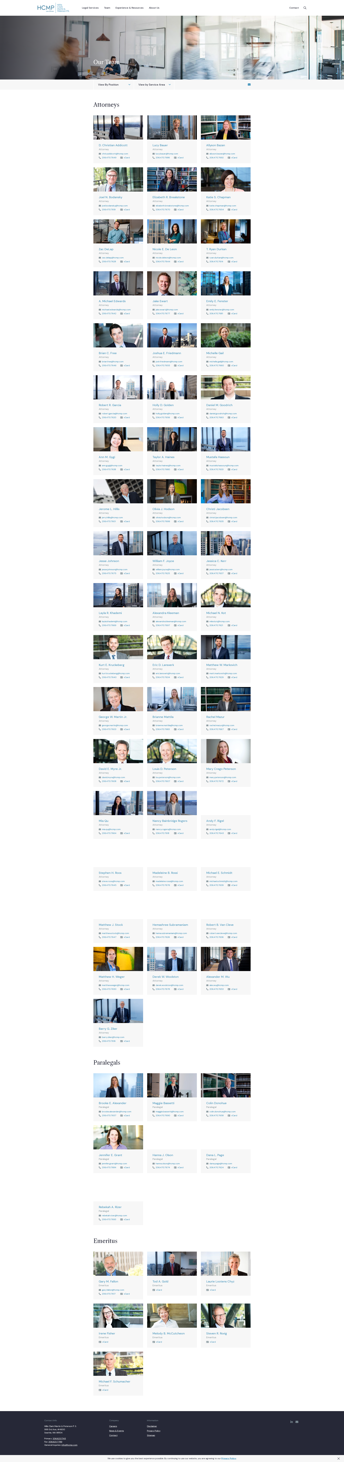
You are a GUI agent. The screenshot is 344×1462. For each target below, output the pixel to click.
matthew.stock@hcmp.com (115, 933)
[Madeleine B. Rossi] (172, 855)
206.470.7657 (109, 1115)
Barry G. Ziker (108, 1029)
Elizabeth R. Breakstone (169, 197)
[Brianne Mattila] (172, 699)
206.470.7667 (216, 729)
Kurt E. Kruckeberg (111, 665)
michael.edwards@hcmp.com (116, 309)
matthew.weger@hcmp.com (115, 985)
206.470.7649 (109, 157)
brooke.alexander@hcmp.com (116, 1111)
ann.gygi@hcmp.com (112, 465)
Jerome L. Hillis (109, 509)
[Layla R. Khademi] (118, 595)
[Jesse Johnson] (118, 543)
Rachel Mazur (215, 717)
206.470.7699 (163, 521)
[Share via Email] (249, 84)
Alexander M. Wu (218, 977)
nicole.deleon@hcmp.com (168, 257)
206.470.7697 (163, 625)
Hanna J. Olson (163, 1155)
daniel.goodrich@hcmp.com (223, 413)
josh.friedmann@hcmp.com (169, 361)
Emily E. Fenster (217, 301)
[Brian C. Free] (118, 335)
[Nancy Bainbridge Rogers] (172, 803)
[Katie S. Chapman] (226, 179)
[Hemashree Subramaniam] (172, 907)
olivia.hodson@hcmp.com (168, 517)
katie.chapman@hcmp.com (222, 205)
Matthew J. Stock (111, 925)
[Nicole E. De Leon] (172, 231)
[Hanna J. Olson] (172, 1137)
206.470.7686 (163, 157)
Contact (294, 7)
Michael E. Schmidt (219, 873)
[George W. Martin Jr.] (118, 699)
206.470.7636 (216, 937)
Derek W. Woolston (166, 977)
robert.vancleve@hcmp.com (223, 933)
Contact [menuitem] (113, 1435)
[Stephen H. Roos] (118, 855)
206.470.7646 (109, 365)
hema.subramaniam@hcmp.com (171, 933)
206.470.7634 (163, 677)
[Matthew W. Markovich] (226, 647)
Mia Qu (103, 821)
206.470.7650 (109, 989)
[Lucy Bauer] (172, 127)
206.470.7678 (163, 989)
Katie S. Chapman (218, 197)
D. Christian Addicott (113, 145)
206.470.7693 (109, 1219)
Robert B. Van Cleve (220, 925)
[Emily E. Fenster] (226, 283)
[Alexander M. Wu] (226, 959)
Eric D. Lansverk (163, 665)
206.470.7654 (216, 209)
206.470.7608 (109, 781)
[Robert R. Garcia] (118, 387)
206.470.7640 (109, 677)
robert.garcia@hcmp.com (114, 413)
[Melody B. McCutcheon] (172, 1316)
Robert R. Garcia (110, 405)
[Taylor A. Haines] (172, 439)
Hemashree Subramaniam (170, 925)
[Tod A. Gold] (172, 1264)
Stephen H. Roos (110, 873)
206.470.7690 (163, 1115)
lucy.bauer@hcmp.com (167, 153)
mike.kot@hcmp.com (219, 621)
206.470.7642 (109, 313)
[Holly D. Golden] (172, 387)
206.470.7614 (216, 261)
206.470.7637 (216, 573)
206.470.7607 (163, 781)
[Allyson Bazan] (226, 127)
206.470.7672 (216, 781)
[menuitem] (90, 8)
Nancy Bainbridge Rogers (170, 821)
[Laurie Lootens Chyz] (226, 1264)
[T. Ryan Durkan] (226, 231)
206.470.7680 (163, 469)
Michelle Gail (215, 353)
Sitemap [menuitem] (151, 1435)
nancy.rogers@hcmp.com (168, 829)
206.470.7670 (163, 209)
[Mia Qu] (118, 803)
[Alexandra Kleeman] (172, 595)
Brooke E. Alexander (112, 1103)
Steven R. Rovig (216, 1333)
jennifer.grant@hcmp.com (114, 1163)
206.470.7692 (216, 157)
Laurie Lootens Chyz (220, 1281)
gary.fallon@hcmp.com (113, 1289)
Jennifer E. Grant (110, 1155)
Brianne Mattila (163, 717)
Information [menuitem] (152, 1420)
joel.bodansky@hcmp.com (115, 205)
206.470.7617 (109, 1293)
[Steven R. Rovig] (226, 1316)
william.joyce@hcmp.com (168, 569)
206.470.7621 (216, 625)
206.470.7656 (163, 417)
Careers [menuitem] (113, 1426)
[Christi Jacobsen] (226, 491)
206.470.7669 (109, 625)
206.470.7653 (216, 989)
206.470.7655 (163, 365)
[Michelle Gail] (226, 335)
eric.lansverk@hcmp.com (168, 673)
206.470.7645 (109, 885)
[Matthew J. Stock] (118, 907)
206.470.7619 (109, 209)
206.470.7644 (163, 261)
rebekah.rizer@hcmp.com (114, 1215)
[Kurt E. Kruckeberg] (118, 647)
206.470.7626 (163, 937)
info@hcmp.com (69, 1445)
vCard (127, 157)
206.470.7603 (109, 729)
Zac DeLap (106, 249)
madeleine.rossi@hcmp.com (169, 881)
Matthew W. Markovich (221, 665)
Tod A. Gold (160, 1281)
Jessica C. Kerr (216, 561)
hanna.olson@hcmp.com (168, 1163)
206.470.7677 (163, 313)
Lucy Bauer (160, 145)
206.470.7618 (162, 833)
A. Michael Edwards (112, 301)
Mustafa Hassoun (218, 457)
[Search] (305, 8)
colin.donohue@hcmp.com (222, 1111)
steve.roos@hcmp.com (113, 881)
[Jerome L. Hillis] (118, 491)
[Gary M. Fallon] (118, 1264)
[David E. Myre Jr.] (118, 751)
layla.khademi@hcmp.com (114, 621)
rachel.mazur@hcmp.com (221, 725)
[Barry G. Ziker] (118, 1011)
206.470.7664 (109, 833)
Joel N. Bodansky (110, 197)
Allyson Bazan (215, 145)
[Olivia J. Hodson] (172, 491)
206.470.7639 (216, 885)
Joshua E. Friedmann (167, 353)
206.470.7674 (163, 1167)
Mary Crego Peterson (221, 769)
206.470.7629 (216, 677)
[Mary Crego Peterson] (226, 751)
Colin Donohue (216, 1103)
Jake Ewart (160, 301)
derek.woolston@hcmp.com (169, 985)
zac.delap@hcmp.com (113, 257)
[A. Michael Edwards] (118, 283)
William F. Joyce (163, 561)
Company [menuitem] (114, 1420)
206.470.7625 (163, 573)
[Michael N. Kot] (226, 595)
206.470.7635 (216, 521)
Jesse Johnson (109, 561)
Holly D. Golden (163, 405)
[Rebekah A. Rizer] (118, 1189)
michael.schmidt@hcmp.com (223, 881)
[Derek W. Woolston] (172, 959)
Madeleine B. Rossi (165, 873)
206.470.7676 (163, 885)
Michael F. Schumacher (114, 1381)
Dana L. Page (215, 1155)
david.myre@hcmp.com (113, 777)
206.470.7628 (109, 261)
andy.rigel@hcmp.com (220, 829)
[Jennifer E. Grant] (118, 1137)
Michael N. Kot (216, 613)
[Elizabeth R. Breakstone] (172, 179)
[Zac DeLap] (118, 231)
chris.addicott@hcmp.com (115, 153)
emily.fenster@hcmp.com (221, 309)
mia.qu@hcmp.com (111, 829)
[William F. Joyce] (172, 543)
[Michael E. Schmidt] (226, 855)
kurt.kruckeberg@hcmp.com (116, 673)
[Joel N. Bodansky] (118, 179)
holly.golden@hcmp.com (168, 413)
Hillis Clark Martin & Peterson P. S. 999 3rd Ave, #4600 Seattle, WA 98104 (60, 1429)
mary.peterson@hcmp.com (222, 777)
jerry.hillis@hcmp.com (112, 517)
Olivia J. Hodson (163, 509)
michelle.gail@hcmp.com (221, 361)
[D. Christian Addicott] (118, 127)
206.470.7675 (109, 573)
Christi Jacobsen (217, 509)
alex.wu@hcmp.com (219, 985)
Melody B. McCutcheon (169, 1333)
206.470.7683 (163, 729)
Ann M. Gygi (107, 457)
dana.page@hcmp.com (220, 1163)
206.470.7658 (216, 1115)
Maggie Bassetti (163, 1103)
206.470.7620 (109, 417)
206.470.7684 (109, 1167)
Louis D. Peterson (164, 769)
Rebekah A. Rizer (110, 1207)
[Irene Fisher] (118, 1316)
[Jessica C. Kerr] (226, 543)
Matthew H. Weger (112, 977)
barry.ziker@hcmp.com (113, 1037)
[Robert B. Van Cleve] (226, 907)
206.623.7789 (55, 1441)
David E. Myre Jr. (110, 769)
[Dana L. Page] (226, 1137)
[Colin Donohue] (226, 1085)
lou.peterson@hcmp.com (168, 777)
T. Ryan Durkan (216, 249)
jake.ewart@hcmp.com (167, 309)
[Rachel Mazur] (226, 699)
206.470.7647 (109, 937)
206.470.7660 (216, 365)
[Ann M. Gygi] (118, 439)
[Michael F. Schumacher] (118, 1364)
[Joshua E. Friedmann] (172, 335)
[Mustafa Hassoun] (226, 439)
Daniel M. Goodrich (219, 405)
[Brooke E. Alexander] (118, 1085)
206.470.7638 (109, 469)
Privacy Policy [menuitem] (153, 1430)
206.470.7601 (109, 521)
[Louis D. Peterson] (172, 751)
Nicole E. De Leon (165, 249)
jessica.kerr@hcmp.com (220, 569)
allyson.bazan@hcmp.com (222, 153)
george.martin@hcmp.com (115, 725)
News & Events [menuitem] (116, 1430)
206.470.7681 (216, 313)
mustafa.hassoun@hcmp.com (224, 465)
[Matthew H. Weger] (118, 959)
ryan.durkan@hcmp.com (221, 257)
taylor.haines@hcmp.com (168, 465)
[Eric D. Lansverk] (172, 647)
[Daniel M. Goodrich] (226, 387)
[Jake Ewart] (172, 283)
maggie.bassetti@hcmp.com (170, 1111)
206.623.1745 (59, 1438)
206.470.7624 (216, 1167)
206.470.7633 (216, 469)
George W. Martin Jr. (113, 717)
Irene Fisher (107, 1333)
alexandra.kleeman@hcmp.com (171, 621)
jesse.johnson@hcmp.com (114, 569)
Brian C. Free (108, 353)
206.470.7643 (216, 833)
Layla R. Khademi (110, 613)
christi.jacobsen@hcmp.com (223, 517)
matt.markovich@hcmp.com (223, 673)
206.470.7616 (109, 1041)
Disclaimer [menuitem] (152, 1426)
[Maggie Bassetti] (172, 1085)
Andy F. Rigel (215, 821)
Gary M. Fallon (108, 1281)
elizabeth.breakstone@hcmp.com (172, 205)
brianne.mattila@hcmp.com (169, 725)
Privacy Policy (228, 1458)
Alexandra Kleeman (166, 613)
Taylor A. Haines (163, 457)
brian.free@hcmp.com (112, 361)
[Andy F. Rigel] (226, 803)
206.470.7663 (216, 417)
